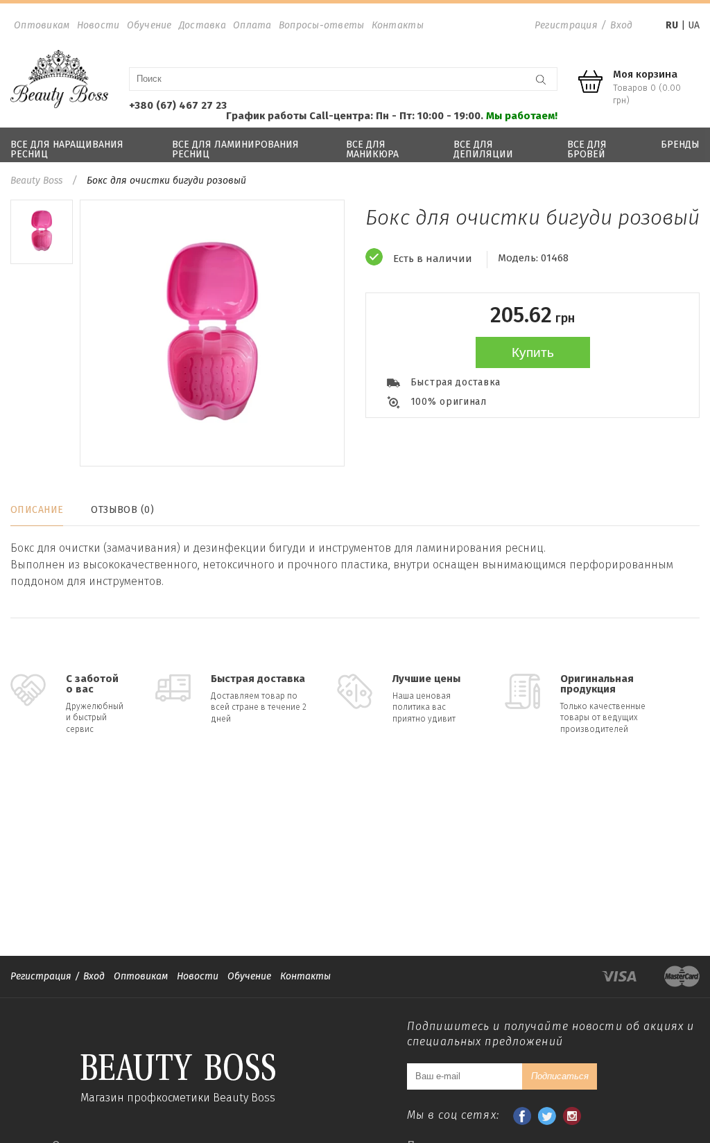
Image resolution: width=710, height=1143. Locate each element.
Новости (98, 25)
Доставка (202, 25)
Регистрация (566, 25)
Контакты (398, 25)
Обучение (149, 25)
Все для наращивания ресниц (66, 149)
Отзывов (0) (122, 510)
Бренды (680, 144)
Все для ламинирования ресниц (235, 149)
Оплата (252, 25)
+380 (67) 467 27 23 (178, 105)
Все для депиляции (483, 149)
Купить (533, 352)
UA (694, 25)
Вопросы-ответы (322, 25)
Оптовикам (42, 25)
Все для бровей (587, 149)
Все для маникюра (372, 149)
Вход (621, 25)
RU (672, 25)
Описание (36, 510)
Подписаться (560, 1076)
